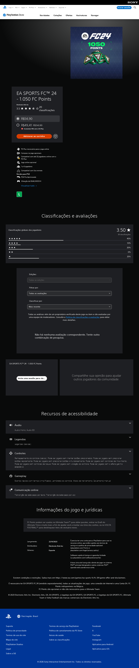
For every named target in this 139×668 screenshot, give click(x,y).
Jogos (23, 7)
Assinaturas (81, 15)
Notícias (52, 7)
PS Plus (31, 7)
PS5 (16, 7)
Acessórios (41, 7)
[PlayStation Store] (14, 15)
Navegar (95, 15)
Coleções (57, 15)
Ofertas (69, 15)
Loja (10, 7)
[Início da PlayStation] (4, 7)
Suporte (61, 7)
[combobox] (69, 280)
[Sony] (133, 4)
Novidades (45, 15)
